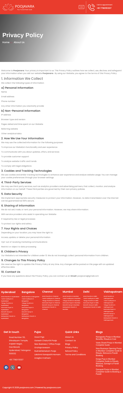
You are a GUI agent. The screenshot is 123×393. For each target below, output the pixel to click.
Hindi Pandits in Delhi (90, 296)
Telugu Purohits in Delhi (90, 301)
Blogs (67, 344)
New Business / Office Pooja (47, 344)
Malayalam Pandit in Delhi (92, 307)
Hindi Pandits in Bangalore (30, 297)
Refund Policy (71, 351)
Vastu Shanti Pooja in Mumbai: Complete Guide (109, 344)
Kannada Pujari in (28, 307)
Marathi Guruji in (27, 312)
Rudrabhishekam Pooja (45, 351)
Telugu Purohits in (27, 303)
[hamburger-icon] (81, 7)
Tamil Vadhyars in (28, 299)
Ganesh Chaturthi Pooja (45, 340)
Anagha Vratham (42, 358)
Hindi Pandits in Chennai (50, 296)
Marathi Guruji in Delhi (90, 305)
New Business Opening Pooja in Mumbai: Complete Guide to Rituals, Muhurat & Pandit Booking (109, 351)
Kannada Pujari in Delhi (91, 303)
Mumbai (77, 298)
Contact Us (70, 340)
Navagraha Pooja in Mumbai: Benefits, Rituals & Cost (108, 338)
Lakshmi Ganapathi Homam (47, 354)
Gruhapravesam (42, 347)
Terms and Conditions (75, 354)
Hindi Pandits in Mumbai (71, 296)
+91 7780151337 (104, 8)
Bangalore (25, 301)
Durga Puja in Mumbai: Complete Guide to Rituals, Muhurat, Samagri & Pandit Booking (107, 362)
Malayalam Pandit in (29, 316)
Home (6, 42)
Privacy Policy (71, 347)
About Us (69, 337)
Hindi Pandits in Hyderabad (10, 297)
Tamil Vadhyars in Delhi (91, 298)
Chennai (57, 298)
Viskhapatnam (108, 303)
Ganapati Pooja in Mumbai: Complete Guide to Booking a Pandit (108, 371)
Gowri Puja (39, 337)
